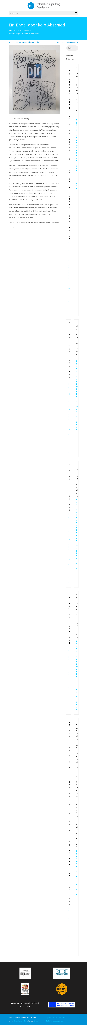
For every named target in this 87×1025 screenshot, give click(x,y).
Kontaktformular (20, 1021)
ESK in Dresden (77, 480)
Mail (28, 1006)
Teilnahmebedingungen (55, 1021)
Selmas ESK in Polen (77, 616)
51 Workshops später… (77, 91)
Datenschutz (61, 1017)
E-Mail (36, 1021)
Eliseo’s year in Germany (69, 351)
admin (77, 861)
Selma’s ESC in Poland (69, 618)
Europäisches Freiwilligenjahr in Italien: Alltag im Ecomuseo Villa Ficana (69, 813)
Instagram (15, 1003)
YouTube (34, 1003)
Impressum (49, 1017)
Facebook (25, 1003)
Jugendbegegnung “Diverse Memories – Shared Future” (77, 784)
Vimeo (22, 1006)
